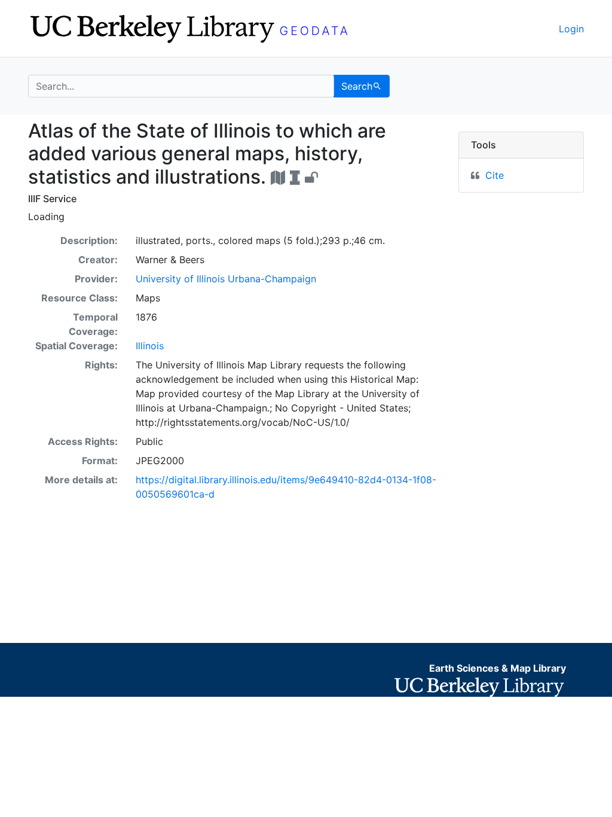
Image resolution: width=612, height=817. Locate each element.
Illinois (150, 346)
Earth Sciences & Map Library (497, 668)
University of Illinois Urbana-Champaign (226, 279)
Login (571, 29)
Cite (494, 175)
